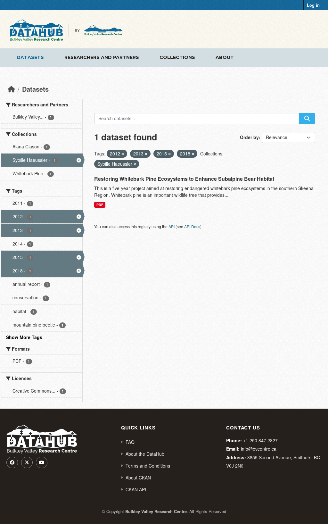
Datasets (30, 57)
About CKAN (138, 477)
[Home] (11, 89)
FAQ (130, 442)
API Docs (192, 226)
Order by (249, 137)
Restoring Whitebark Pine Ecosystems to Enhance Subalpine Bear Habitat (184, 178)
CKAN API (136, 489)
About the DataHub (145, 454)
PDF (99, 204)
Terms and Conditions (148, 465)
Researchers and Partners (101, 57)
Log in (313, 5)
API (171, 226)
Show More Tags (24, 337)
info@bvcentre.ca (258, 448)
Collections (177, 57)
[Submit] (307, 118)
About (225, 57)
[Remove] (122, 153)
